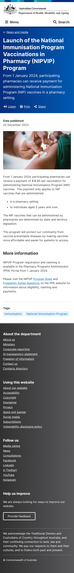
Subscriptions (12, 421)
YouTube (8, 475)
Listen (12, 106)
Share (42, 106)
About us (9, 339)
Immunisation (13, 314)
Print (27, 106)
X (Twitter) (10, 470)
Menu (14, 22)
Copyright (9, 397)
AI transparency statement (20, 354)
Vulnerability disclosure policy (22, 426)
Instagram (9, 479)
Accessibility (11, 392)
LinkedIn (8, 465)
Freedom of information (18, 359)
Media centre (11, 446)
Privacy (8, 407)
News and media (17, 32)
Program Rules (42, 279)
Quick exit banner (14, 412)
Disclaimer (10, 402)
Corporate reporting (16, 349)
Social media (11, 417)
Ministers (9, 344)
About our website (15, 388)
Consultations (12, 455)
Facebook (9, 460)
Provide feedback (19, 516)
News (6, 450)
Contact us (10, 363)
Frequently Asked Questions (21, 283)
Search (64, 22)
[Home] (37, 9)
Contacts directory (15, 368)
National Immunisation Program (47, 314)
